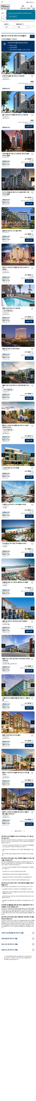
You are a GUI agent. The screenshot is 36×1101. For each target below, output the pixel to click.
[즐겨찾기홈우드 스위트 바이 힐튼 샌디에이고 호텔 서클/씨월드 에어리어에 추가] (32, 812)
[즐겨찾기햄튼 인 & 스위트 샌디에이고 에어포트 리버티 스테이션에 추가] (32, 659)
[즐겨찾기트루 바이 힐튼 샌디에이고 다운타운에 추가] (32, 76)
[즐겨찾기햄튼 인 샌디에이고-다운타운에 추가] (32, 308)
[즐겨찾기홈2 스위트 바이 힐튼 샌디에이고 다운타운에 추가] (32, 115)
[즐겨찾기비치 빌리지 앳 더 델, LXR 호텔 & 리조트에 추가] (32, 543)
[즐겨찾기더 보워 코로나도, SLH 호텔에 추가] (32, 468)
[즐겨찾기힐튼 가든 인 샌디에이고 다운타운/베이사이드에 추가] (32, 385)
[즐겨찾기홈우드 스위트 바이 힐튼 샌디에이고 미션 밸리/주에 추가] (32, 773)
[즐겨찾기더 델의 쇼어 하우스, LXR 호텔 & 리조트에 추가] (32, 504)
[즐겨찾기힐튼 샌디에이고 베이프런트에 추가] (32, 349)
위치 (2, 13)
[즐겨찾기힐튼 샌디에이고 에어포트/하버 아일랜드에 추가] (32, 621)
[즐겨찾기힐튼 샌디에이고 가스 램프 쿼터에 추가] (32, 231)
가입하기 (28, 8)
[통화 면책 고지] (23, 24)
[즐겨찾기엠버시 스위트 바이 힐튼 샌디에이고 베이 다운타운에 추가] (32, 267)
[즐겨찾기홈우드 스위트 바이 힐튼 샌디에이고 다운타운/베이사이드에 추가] (32, 425)
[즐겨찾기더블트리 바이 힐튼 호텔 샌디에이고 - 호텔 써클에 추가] (32, 698)
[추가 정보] (33, 159)
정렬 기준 (6, 24)
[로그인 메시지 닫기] (34, 11)
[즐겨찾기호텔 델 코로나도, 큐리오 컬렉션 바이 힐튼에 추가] (32, 582)
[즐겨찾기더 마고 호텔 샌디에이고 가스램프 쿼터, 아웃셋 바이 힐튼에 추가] (32, 192)
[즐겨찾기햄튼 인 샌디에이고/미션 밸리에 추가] (32, 735)
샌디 (7, 846)
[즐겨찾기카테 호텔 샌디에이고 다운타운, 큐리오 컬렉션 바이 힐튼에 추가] (32, 154)
